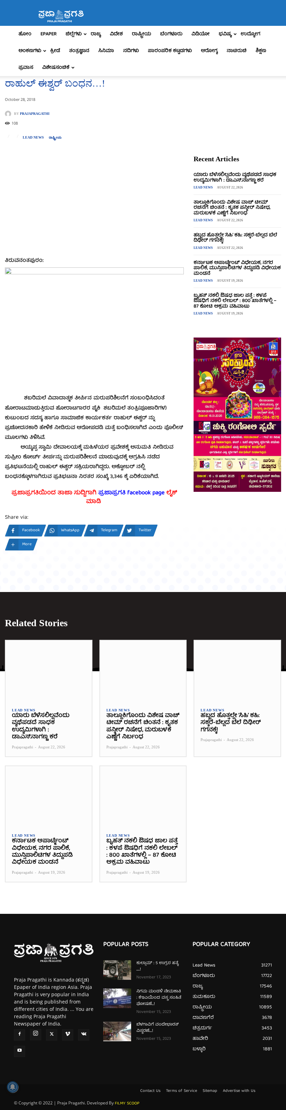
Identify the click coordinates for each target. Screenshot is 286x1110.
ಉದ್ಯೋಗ (250, 34)
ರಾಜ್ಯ (96, 34)
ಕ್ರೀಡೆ (55, 51)
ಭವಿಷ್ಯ (225, 34)
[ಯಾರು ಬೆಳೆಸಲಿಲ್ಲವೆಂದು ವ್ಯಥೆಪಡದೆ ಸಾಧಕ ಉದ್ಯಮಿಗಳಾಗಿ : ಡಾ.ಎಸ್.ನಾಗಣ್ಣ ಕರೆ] (49, 671)
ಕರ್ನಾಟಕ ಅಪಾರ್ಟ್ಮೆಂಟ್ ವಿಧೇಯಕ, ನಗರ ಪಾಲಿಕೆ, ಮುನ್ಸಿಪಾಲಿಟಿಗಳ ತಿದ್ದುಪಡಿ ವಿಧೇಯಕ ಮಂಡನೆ (237, 268)
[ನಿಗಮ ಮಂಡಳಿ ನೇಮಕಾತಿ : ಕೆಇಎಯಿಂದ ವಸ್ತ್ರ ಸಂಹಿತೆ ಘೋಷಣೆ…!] (117, 998)
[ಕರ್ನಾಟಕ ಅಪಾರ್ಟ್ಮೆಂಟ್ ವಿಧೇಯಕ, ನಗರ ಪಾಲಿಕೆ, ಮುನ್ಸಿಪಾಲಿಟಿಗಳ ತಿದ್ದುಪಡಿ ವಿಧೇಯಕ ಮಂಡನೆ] (49, 796)
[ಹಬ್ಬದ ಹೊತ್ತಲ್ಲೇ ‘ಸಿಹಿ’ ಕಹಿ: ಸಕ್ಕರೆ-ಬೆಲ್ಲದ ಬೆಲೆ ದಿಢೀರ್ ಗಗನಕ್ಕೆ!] (237, 671)
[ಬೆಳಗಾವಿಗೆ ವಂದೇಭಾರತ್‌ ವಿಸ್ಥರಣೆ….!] (117, 1031)
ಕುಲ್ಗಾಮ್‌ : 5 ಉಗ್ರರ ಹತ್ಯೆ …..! (157, 966)
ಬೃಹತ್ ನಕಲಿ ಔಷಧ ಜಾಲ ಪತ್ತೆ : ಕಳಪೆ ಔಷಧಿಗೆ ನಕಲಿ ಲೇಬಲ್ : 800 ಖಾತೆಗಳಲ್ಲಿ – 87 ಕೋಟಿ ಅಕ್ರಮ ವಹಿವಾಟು (235, 301)
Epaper (48, 34)
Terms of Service (181, 1091)
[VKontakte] (83, 1035)
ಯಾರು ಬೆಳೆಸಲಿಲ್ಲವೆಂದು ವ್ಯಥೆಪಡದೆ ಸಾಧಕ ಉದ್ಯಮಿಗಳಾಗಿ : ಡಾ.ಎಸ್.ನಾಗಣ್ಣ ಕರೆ (235, 177)
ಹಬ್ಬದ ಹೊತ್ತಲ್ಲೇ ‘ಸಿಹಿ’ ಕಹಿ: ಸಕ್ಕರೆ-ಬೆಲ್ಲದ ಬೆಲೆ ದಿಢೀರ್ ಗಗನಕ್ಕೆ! (235, 238)
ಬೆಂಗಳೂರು (171, 34)
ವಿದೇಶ (116, 34)
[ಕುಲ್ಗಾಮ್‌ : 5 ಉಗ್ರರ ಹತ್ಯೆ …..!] (117, 970)
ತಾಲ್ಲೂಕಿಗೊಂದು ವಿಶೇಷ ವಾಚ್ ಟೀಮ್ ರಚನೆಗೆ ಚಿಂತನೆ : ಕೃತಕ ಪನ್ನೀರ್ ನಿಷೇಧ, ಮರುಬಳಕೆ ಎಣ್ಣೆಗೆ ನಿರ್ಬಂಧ (232, 207)
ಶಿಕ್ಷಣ (261, 51)
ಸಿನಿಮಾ (106, 51)
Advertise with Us (239, 1091)
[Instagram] (35, 1034)
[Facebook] (19, 1035)
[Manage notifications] (12, 1087)
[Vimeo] (67, 1035)
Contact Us (150, 1091)
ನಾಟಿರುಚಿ (237, 51)
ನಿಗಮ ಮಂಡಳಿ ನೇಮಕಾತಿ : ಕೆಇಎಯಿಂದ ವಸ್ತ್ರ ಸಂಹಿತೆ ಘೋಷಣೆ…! (158, 998)
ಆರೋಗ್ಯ (209, 51)
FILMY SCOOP (127, 1103)
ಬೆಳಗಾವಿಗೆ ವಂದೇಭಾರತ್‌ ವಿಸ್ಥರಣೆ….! (157, 1028)
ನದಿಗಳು (131, 51)
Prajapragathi (35, 114)
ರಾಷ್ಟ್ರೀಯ (141, 34)
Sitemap (210, 1091)
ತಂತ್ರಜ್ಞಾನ (79, 51)
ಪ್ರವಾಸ (25, 68)
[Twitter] (51, 1035)
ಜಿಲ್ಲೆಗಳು (74, 34)
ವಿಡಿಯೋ (200, 34)
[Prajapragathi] (9, 114)
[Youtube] (19, 1051)
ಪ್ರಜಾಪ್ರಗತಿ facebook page (131, 493)
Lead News (33, 137)
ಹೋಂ (24, 34)
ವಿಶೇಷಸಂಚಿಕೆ (55, 68)
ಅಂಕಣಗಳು (29, 51)
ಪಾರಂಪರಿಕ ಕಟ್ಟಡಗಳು (170, 51)
